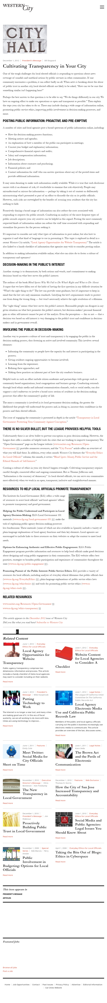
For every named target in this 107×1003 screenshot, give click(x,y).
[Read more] (53, 39)
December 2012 (37, 618)
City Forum (66, 448)
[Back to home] (16, 7)
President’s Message (31, 60)
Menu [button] (102, 8)
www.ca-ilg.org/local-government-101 (32, 519)
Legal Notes (94, 692)
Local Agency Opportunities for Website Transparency (59, 242)
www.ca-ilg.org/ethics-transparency (20, 608)
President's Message (12, 894)
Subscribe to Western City (50, 622)
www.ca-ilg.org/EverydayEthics (19, 579)
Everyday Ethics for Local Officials (85, 848)
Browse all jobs (10, 967)
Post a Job (8, 971)
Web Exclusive (92, 780)
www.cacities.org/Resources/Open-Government (27, 603)
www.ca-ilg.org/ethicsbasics (17, 583)
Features (41, 745)
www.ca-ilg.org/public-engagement (26, 563)
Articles (7, 898)
